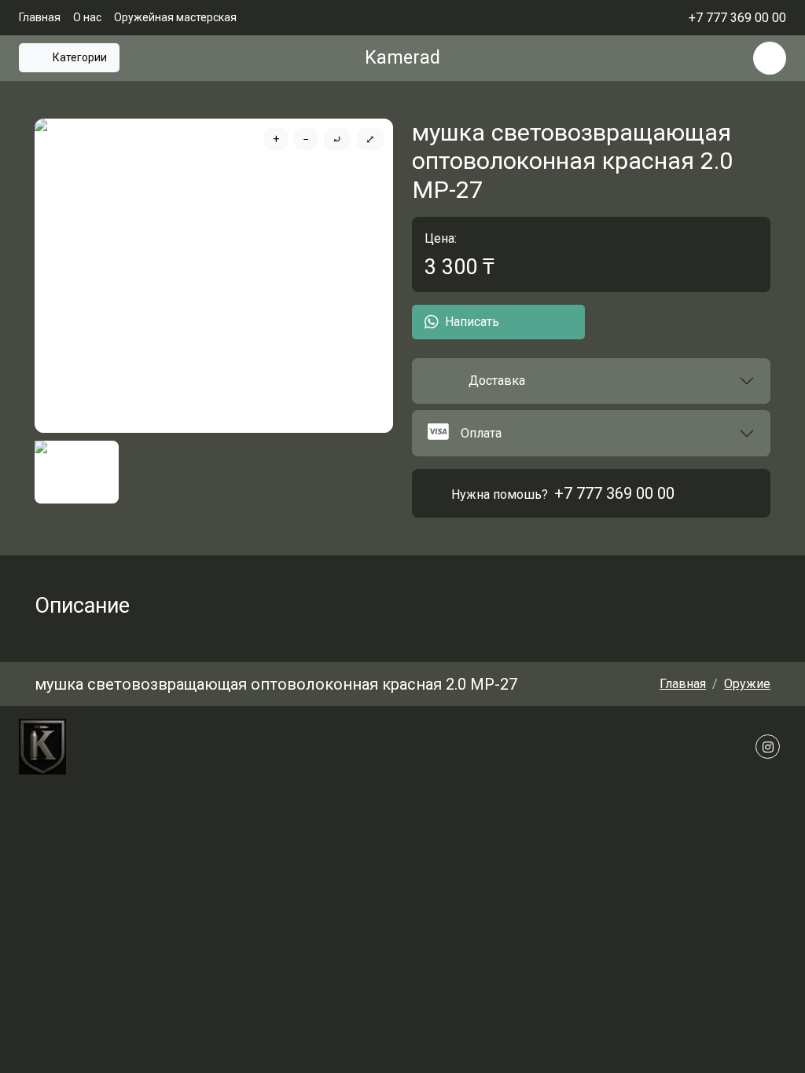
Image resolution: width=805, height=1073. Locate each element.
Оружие (747, 683)
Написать (472, 321)
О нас (87, 17)
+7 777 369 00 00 (614, 493)
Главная (40, 17)
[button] (591, 381)
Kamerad (402, 57)
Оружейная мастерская (175, 17)
